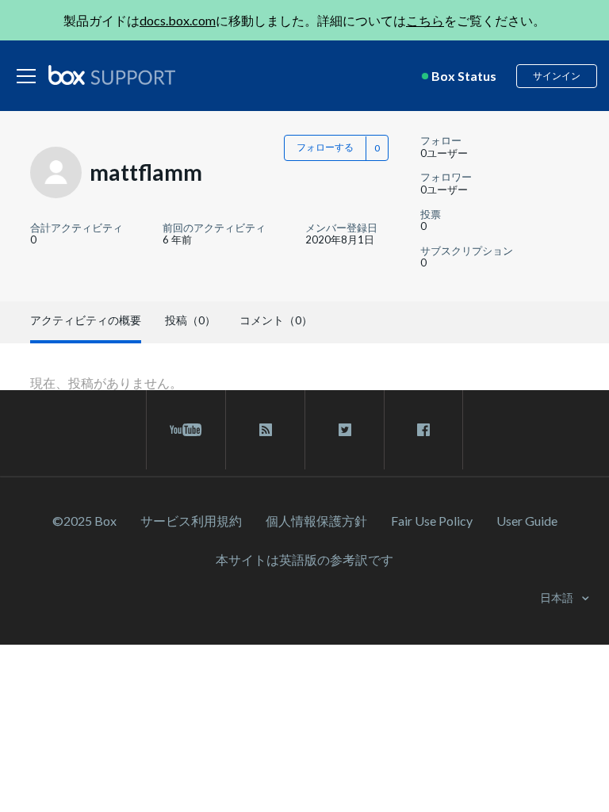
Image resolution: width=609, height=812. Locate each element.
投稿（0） (190, 320)
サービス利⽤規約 (191, 520)
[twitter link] (344, 429)
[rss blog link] (265, 429)
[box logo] (111, 74)
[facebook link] (423, 429)
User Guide (526, 520)
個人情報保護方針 (316, 520)
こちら (425, 20)
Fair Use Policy (432, 520)
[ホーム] (111, 76)
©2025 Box (84, 520)
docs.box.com (178, 20)
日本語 (558, 597)
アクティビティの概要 (85, 320)
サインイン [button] (556, 76)
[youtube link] (186, 429)
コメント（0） (275, 320)
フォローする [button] (325, 147)
